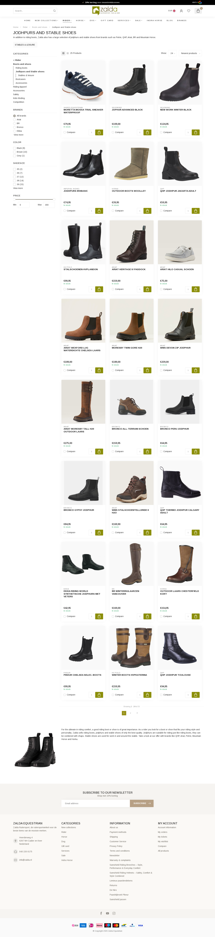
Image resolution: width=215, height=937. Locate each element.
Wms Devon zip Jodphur (175, 347)
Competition (18, 102)
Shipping (114, 837)
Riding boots (21, 68)
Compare (71, 132)
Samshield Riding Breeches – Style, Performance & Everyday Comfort (126, 866)
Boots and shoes (40, 27)
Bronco (20, 127)
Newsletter (115, 855)
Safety (16, 94)
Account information (167, 827)
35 (19, 169)
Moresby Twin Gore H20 (127, 347)
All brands (21, 116)
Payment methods (118, 832)
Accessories (21, 83)
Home (27, 20)
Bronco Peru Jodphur (174, 429)
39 (20, 184)
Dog (92, 20)
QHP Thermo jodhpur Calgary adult (179, 511)
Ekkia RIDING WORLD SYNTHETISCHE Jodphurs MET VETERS (82, 594)
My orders (162, 832)
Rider (66, 20)
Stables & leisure (26, 75)
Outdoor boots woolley (129, 191)
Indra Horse (154, 20)
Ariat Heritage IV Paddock (129, 269)
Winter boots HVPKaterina (129, 675)
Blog (170, 20)
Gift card (107, 20)
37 (20, 177)
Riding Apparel (20, 87)
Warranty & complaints (120, 860)
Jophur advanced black (127, 109)
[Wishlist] (188, 11)
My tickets (162, 837)
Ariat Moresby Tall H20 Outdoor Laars (79, 430)
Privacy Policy (116, 846)
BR (18, 123)
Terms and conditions (120, 851)
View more (18, 135)
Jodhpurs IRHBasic (76, 191)
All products (163, 851)
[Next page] (137, 713)
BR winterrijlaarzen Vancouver (125, 592)
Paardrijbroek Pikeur (119, 895)
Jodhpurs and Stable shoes (64, 27)
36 (19, 173)
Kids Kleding (19, 98)
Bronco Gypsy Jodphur (79, 510)
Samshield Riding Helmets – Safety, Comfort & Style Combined (131, 874)
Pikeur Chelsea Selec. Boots (82, 675)
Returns (113, 885)
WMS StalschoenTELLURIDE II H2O (130, 511)
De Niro (113, 890)
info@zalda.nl (25, 860)
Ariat (19, 120)
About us (114, 827)
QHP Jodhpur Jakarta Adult (178, 191)
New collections (46, 20)
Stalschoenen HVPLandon (81, 269)
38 (20, 181)
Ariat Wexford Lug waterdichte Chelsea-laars (82, 349)
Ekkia (19, 131)
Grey (21, 156)
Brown (22, 152)
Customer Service (118, 841)
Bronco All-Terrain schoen (130, 429)
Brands (182, 20)
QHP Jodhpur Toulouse (175, 675)
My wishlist (163, 841)
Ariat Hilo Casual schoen (177, 269)
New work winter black (175, 109)
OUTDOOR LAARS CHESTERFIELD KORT (179, 592)
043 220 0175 (25, 851)
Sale (138, 20)
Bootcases (21, 79)
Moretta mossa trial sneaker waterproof (83, 111)
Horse (80, 20)
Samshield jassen (118, 899)
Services (123, 20)
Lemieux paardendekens (121, 880)
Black (21, 148)
